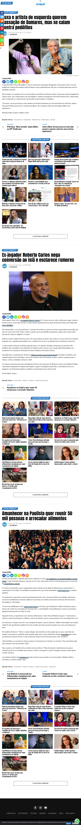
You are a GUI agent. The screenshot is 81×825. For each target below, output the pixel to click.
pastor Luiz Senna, (31, 606)
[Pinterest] (2, 29)
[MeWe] (2, 32)
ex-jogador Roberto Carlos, (30, 320)
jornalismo (13, 34)
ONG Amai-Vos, (63, 590)
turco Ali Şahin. (7, 325)
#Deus (25, 380)
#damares (27, 119)
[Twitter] (8, 81)
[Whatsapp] (15, 81)
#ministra (36, 119)
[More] (27, 81)
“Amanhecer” (24, 657)
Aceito (68, 823)
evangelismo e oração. (12, 583)
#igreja (31, 380)
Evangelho (65, 634)
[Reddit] (2, 21)
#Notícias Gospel (42, 380)
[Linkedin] (11, 81)
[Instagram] (23, 81)
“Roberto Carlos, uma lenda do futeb (44, 355)
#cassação (18, 119)
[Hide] (1, 48)
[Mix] (2, 36)
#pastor (53, 667)
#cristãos (18, 380)
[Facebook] (4, 81)
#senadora (45, 119)
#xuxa (53, 119)
